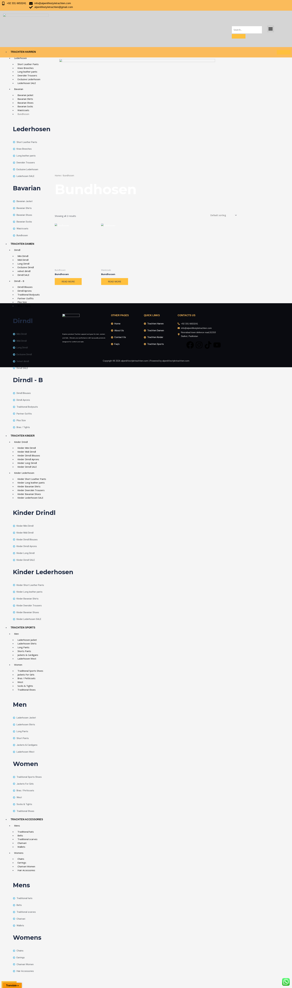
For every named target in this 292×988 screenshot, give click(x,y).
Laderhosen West (26, 658)
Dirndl (17, 249)
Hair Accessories (26, 870)
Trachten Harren (23, 52)
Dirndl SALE (23, 274)
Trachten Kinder (23, 435)
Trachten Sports (23, 627)
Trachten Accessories (27, 819)
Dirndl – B (19, 281)
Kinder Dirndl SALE (27, 466)
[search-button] (238, 36)
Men (16, 633)
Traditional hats (25, 831)
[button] (270, 28)
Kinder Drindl (21, 441)
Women (18, 664)
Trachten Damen (22, 244)
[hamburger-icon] (283, 52)
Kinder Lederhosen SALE (30, 497)
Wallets (21, 846)
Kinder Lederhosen (24, 472)
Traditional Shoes (26, 689)
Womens (18, 852)
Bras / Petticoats (26, 678)
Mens (17, 825)
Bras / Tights (24, 305)
